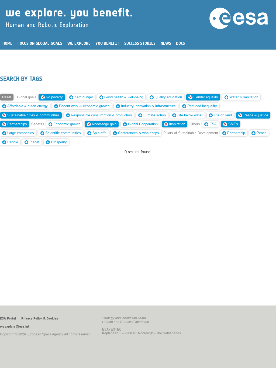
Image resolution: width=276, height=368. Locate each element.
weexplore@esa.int (14, 326)
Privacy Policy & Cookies (39, 318)
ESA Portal (8, 318)
